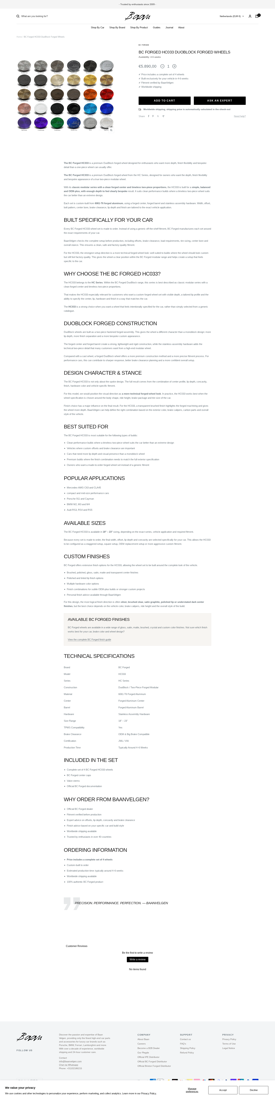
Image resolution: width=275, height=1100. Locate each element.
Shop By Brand (117, 27)
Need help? (240, 116)
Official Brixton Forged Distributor (154, 1066)
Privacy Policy (229, 1039)
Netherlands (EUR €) (230, 16)
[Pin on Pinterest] (153, 116)
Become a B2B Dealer (149, 1048)
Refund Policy (187, 1052)
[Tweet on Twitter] (158, 116)
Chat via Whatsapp (68, 1065)
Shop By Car (97, 27)
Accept (223, 1090)
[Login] (250, 16)
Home (19, 37)
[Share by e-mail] (163, 116)
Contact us (185, 1039)
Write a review (138, 959)
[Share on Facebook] (148, 116)
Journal (169, 27)
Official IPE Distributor (148, 1057)
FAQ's (183, 1043)
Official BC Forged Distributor (152, 1061)
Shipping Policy (187, 1048)
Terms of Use (229, 1043)
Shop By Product (139, 27)
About (181, 27)
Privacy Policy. (149, 1093)
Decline (254, 1090)
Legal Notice (228, 1048)
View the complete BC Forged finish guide (89, 639)
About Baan (143, 1039)
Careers (142, 1043)
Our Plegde (143, 1052)
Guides (156, 27)
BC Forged (144, 45)
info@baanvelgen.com (70, 1061)
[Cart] (256, 16)
